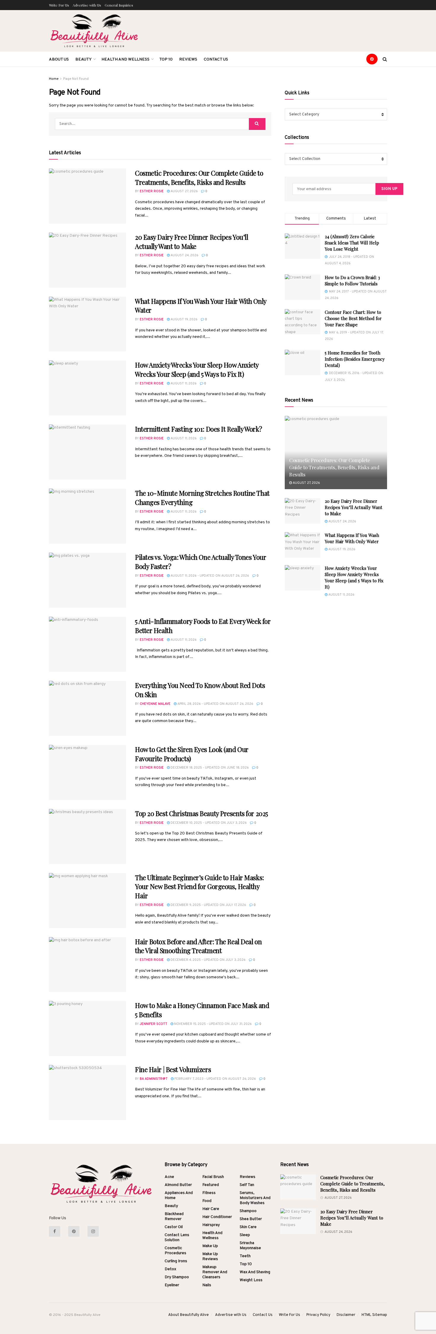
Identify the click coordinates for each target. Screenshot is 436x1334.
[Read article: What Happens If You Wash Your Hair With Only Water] (87, 324)
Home (53, 79)
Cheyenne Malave (155, 704)
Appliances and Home (179, 1195)
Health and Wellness (125, 59)
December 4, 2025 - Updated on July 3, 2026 (208, 960)
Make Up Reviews (210, 1257)
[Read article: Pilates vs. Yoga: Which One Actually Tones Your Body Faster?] (87, 580)
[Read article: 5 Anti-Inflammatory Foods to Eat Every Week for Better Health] (87, 644)
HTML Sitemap (374, 1315)
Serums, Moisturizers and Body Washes (255, 1198)
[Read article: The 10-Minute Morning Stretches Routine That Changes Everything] (87, 516)
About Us (59, 59)
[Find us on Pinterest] (374, 59)
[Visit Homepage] (95, 31)
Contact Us (216, 59)
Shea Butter (251, 1219)
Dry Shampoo (177, 1277)
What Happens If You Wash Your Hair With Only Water (352, 538)
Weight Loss (251, 1280)
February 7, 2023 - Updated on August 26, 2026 (215, 1079)
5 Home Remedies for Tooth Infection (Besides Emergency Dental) (355, 359)
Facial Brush (213, 1176)
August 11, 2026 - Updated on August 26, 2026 (209, 576)
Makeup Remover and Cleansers (214, 1272)
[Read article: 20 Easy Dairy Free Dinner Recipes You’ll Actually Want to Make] (87, 260)
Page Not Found (76, 79)
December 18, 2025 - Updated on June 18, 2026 (209, 768)
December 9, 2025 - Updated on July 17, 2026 (208, 905)
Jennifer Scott (153, 1024)
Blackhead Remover (174, 1216)
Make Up (210, 1246)
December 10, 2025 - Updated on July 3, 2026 (208, 823)
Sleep (245, 1235)
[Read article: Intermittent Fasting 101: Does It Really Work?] (87, 452)
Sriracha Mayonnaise (250, 1246)
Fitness (209, 1192)
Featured (210, 1184)
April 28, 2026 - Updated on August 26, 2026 (214, 704)
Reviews (188, 59)
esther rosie (152, 191)
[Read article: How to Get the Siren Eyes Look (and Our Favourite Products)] (87, 772)
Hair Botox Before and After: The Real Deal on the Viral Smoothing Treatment (198, 946)
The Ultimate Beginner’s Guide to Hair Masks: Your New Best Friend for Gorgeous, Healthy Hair (199, 886)
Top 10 (166, 59)
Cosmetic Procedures (175, 1251)
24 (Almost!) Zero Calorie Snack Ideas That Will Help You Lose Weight (352, 242)
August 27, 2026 (184, 191)
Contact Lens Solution (177, 1238)
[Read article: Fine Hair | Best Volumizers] (87, 1092)
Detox (170, 1269)
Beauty (83, 59)
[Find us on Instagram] (95, 1231)
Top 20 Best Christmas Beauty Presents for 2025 (201, 813)
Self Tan (247, 1184)
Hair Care (210, 1208)
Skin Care (248, 1227)
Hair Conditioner (217, 1216)
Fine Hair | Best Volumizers (173, 1069)
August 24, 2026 (184, 255)
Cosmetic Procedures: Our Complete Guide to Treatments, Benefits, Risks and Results (199, 177)
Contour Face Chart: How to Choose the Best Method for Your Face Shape (353, 318)
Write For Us (59, 5)
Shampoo (248, 1211)
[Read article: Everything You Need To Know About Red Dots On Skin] (87, 708)
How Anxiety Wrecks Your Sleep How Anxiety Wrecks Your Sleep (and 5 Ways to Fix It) (197, 369)
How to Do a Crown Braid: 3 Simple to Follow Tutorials (352, 280)
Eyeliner (172, 1285)
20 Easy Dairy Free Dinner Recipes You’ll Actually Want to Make (191, 242)
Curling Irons (176, 1261)
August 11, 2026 (183, 383)
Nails (206, 1285)
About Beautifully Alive (188, 1315)
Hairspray (211, 1225)
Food (206, 1200)
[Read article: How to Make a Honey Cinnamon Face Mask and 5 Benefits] (87, 1028)
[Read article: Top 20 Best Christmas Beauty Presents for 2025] (87, 836)
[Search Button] (385, 59)
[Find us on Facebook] (57, 1231)
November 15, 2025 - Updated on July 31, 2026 (212, 1024)
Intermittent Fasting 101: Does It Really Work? (198, 428)
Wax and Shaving (255, 1272)
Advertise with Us (87, 5)
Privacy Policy (318, 1315)
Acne (169, 1176)
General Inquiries (119, 5)
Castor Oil (174, 1227)
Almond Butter (178, 1184)
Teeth (245, 1256)
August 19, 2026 (184, 319)
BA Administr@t (154, 1079)
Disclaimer (346, 1315)
